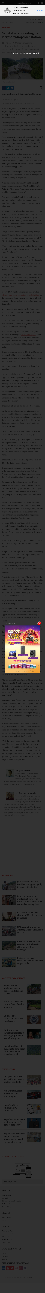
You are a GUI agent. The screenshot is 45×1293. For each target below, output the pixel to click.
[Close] (2, 10)
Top (42, 1284)
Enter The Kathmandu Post (25, 53)
